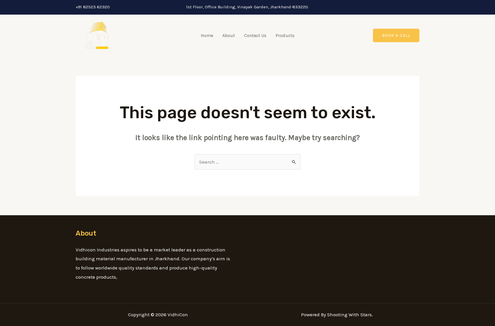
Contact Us (255, 35)
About (228, 35)
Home (207, 35)
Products (285, 35)
